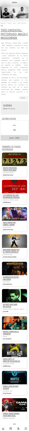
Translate (23, 98)
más (2, 25)
